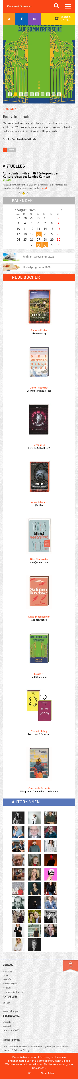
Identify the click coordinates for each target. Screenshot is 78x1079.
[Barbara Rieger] (50, 916)
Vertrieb (7, 980)
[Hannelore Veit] (18, 930)
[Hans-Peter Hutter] (18, 846)
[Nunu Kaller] (34, 860)
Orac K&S (23, 6)
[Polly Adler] (50, 874)
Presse (6, 975)
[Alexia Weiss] (50, 831)
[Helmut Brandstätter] (50, 902)
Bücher (6, 1003)
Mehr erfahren (47, 1073)
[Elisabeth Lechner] (50, 817)
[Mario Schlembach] (34, 930)
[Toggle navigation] (68, 6)
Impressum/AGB (11, 1031)
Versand (7, 1026)
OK (29, 1073)
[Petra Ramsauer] (34, 874)
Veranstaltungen (11, 1011)
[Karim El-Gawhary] (18, 831)
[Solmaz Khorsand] (34, 888)
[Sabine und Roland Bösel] (34, 916)
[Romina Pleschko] (18, 817)
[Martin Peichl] (18, 874)
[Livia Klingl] (50, 930)
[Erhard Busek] (34, 831)
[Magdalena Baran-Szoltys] (18, 916)
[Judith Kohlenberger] (50, 846)
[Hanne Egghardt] (50, 888)
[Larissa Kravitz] (18, 944)
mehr (11, 149)
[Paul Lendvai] (18, 860)
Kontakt (7, 988)
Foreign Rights (10, 984)
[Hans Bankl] (18, 902)
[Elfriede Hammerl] (34, 902)
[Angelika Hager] (18, 888)
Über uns (7, 971)
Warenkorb (8, 1022)
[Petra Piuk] (50, 860)
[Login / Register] (9, 19)
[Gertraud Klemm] (34, 944)
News (5, 1007)
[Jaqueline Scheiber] (34, 846)
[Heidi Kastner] (34, 817)
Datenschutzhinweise (13, 992)
